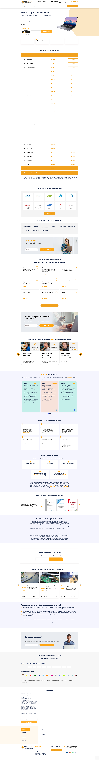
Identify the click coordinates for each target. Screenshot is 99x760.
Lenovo (36, 361)
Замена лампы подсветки (29, 87)
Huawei (49, 362)
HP (25, 362)
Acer (23, 362)
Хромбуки (27, 230)
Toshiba (53, 361)
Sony (56, 361)
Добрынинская (31, 680)
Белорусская (23, 680)
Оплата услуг (43, 734)
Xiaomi (72, 359)
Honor (75, 359)
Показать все (49, 213)
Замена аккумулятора (28, 63)
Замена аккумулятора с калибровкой (32, 91)
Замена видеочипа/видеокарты (31, 107)
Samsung (44, 362)
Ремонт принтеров (41, 6)
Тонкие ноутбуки (45, 230)
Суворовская (24, 682)
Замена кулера (27, 120)
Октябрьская (64, 680)
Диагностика (43, 731)
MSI (47, 362)
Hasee (29, 362)
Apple (62, 361)
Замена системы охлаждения (30, 124)
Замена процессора (28, 59)
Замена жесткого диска (29, 71)
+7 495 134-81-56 (74, 1)
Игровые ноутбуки (27, 226)
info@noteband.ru (74, 2)
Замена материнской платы (30, 67)
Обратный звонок (56, 750)
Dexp (66, 361)
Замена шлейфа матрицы (29, 103)
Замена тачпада (27, 144)
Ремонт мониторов (32, 6)
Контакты (59, 6)
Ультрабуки (36, 226)
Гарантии (43, 732)
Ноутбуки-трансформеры (45, 226)
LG (64, 361)
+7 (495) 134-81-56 (56, 746)
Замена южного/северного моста (31, 112)
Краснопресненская (40, 680)
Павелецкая (71, 680)
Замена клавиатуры (28, 160)
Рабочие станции (71, 226)
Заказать (73, 59)
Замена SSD (26, 164)
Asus (33, 361)
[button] (48, 413)
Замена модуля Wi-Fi (28, 152)
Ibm (32, 362)
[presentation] (18, 354)
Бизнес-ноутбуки (63, 226)
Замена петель (27, 140)
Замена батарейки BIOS (29, 95)
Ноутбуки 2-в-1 (36, 230)
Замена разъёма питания (29, 128)
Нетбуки (53, 226)
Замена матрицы (27, 79)
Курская (48, 680)
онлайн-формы (65, 486)
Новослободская (55, 680)
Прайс (42, 729)
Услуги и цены (48, 6)
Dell (27, 362)
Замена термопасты (28, 75)
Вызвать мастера (72, 6)
